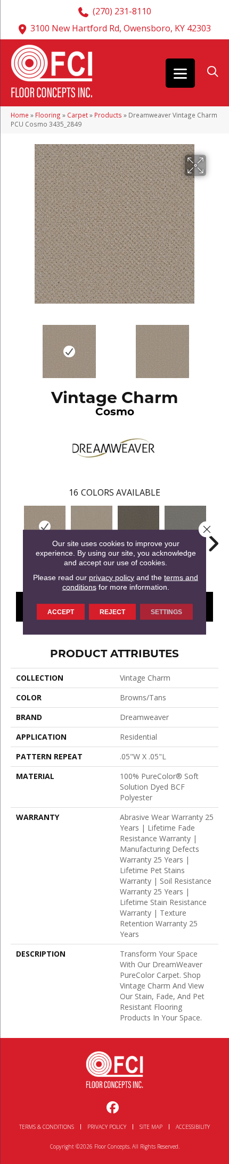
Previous (16, 346)
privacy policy (111, 577)
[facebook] (113, 1108)
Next (213, 346)
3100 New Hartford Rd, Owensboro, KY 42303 (120, 28)
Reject (112, 611)
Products (108, 115)
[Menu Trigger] (180, 73)
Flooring (48, 115)
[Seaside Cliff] (185, 526)
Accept (60, 611)
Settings (166, 611)
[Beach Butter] (91, 526)
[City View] (138, 526)
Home (20, 115)
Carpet (77, 115)
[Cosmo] (44, 526)
